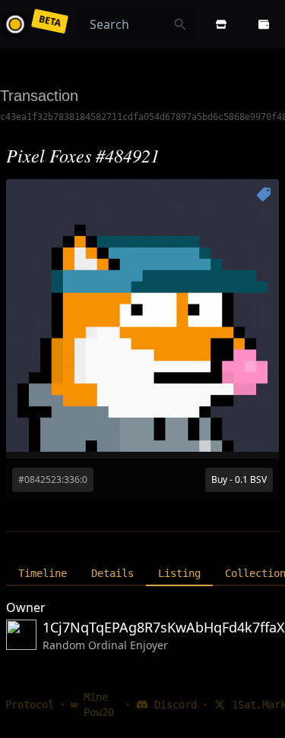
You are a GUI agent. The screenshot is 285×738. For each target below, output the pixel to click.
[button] (221, 24)
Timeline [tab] (42, 573)
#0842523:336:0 (52, 479)
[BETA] (18, 24)
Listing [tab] (179, 573)
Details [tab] (112, 573)
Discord (175, 705)
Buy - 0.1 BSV (239, 479)
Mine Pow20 (99, 704)
